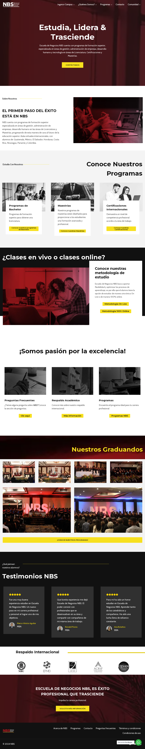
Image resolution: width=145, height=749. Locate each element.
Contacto (120, 4)
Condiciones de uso (132, 733)
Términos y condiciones (130, 728)
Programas (75, 728)
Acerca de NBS (60, 728)
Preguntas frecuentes (106, 728)
